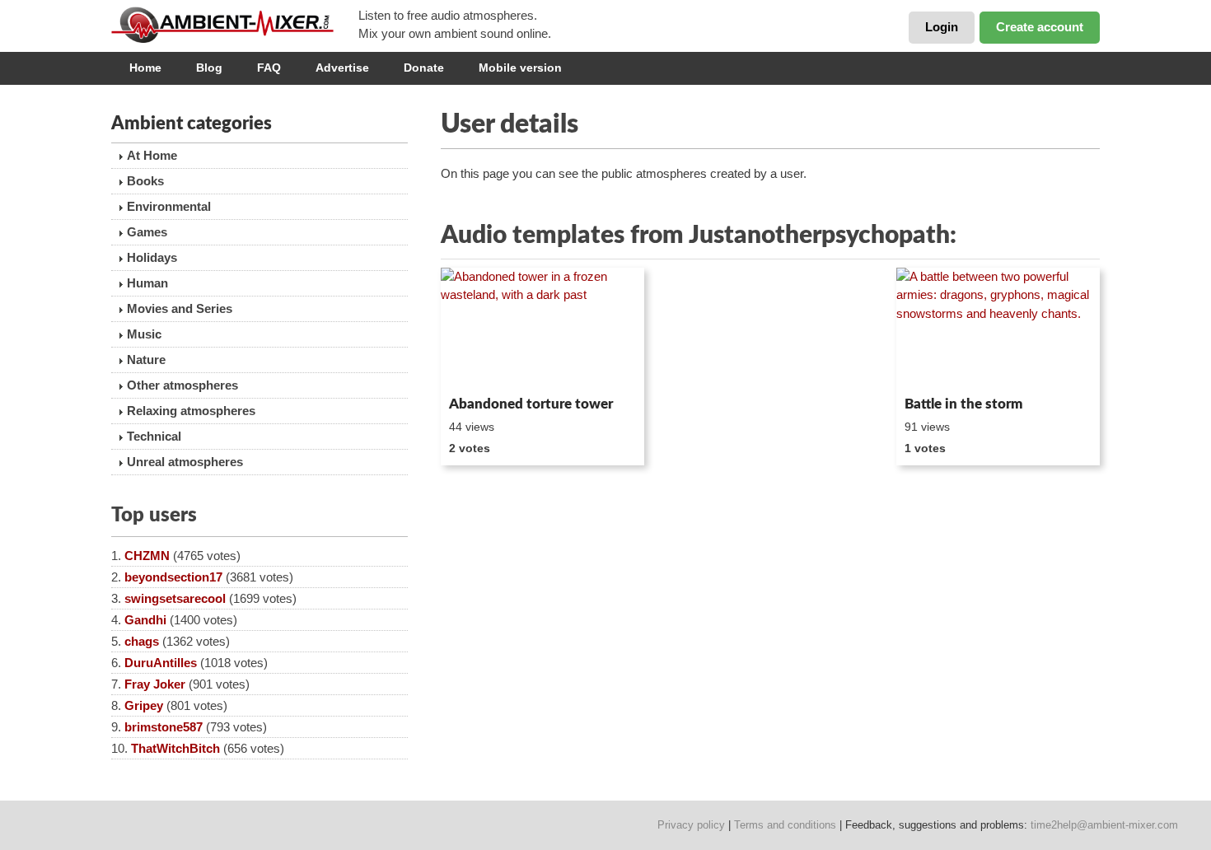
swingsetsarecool (175, 598)
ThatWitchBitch (175, 748)
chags (141, 641)
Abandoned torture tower (531, 404)
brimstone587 (163, 727)
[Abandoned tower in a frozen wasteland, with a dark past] (542, 329)
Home (145, 67)
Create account (1039, 27)
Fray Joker (154, 684)
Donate (424, 67)
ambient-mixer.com (234, 24)
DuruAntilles (160, 663)
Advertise (342, 67)
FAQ (269, 67)
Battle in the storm (963, 404)
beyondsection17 (173, 577)
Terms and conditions (785, 825)
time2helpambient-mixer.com (1104, 825)
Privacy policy (691, 825)
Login (941, 27)
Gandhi (145, 620)
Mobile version (520, 67)
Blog (209, 67)
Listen (480, 367)
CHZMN (147, 556)
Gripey (143, 705)
